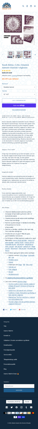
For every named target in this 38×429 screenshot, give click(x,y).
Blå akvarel (14, 248)
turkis (7, 246)
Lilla (13, 257)
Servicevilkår (8, 354)
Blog (5, 369)
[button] (6, 70)
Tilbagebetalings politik (10, 359)
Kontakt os (7, 335)
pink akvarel (18, 246)
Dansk (27, 402)
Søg (5, 326)
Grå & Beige (23, 255)
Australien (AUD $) (14, 402)
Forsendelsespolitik (9, 364)
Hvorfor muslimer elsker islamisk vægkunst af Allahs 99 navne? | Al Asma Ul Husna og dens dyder (21, 286)
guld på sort (26, 246)
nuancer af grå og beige (20, 240)
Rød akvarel (22, 248)
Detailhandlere (8, 345)
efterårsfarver (29, 244)
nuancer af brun (29, 242)
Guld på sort (12, 267)
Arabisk (10, 262)
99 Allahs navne (13, 260)
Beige (20, 264)
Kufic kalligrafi (12, 269)
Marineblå (31, 255)
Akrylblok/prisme (13, 274)
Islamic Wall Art (8, 331)
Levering (14, 75)
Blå (9, 257)
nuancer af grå (19, 242)
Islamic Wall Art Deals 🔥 (11, 373)
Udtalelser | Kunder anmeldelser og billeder (16, 340)
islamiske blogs (22, 281)
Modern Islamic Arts (17, 423)
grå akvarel (20, 244)
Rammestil (5, 83)
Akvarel (10, 272)
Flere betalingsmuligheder (19, 109)
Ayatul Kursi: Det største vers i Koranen (20, 290)
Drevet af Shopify (26, 423)
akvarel (11, 246)
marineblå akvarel (10, 244)
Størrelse (4, 91)
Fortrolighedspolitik (9, 350)
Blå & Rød (29, 264)
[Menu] (35, 6)
